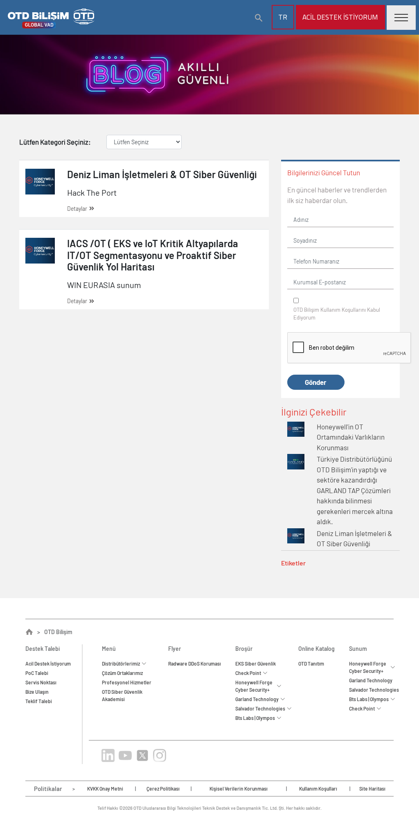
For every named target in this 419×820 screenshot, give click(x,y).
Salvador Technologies (374, 690)
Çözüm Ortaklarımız (122, 673)
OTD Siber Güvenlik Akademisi (122, 695)
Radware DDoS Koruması (194, 663)
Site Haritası (372, 788)
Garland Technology (370, 680)
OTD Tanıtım (311, 663)
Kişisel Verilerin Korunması (239, 788)
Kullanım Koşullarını (343, 309)
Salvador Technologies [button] (261, 708)
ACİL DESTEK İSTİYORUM (340, 17)
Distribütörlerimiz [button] (122, 663)
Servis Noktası (40, 682)
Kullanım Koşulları (318, 788)
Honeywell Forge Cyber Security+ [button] (254, 686)
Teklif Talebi (38, 701)
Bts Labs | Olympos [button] (256, 718)
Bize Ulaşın (37, 692)
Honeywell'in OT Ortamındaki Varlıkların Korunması (351, 436)
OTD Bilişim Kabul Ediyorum (336, 313)
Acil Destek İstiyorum (48, 663)
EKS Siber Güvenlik (255, 663)
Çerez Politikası (163, 788)
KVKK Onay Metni (105, 788)
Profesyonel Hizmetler (126, 682)
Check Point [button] (249, 673)
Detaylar (77, 208)
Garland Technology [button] (257, 699)
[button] (259, 18)
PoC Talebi (36, 673)
